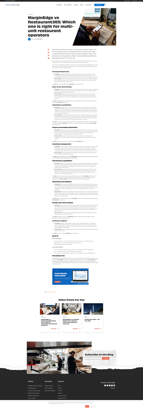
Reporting (54, 292)
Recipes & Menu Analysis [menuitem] (34, 393)
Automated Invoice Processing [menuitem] (35, 385)
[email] (48, 58)
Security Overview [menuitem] (62, 395)
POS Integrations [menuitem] (49, 388)
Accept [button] (87, 406)
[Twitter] (48, 49)
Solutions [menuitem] (59, 4)
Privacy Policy (62, 403)
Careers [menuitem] (60, 390)
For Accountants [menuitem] (32, 398)
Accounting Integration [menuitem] (50, 390)
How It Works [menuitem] (67, 4)
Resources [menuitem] (88, 4)
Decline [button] (92, 406)
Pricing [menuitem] (76, 4)
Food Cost (49, 292)
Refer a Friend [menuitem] (127, 0)
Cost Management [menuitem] (32, 388)
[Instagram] (112, 385)
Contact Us (113, 388)
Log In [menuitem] (140, 0)
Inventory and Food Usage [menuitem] (34, 390)
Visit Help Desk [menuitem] (135, 0)
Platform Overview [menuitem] (49, 385)
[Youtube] (114, 385)
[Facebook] (48, 55)
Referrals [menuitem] (60, 393)
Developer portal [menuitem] (62, 398)
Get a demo (99, 4)
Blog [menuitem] (59, 385)
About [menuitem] (81, 4)
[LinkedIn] (48, 52)
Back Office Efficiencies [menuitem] (33, 395)
